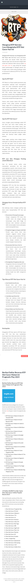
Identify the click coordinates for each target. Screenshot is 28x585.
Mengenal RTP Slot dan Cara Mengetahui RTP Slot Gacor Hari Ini (13, 47)
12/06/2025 (5, 52)
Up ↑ (14, 582)
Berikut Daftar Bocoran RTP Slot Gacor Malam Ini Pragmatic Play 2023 (14, 374)
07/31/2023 (5, 379)
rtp (7, 410)
